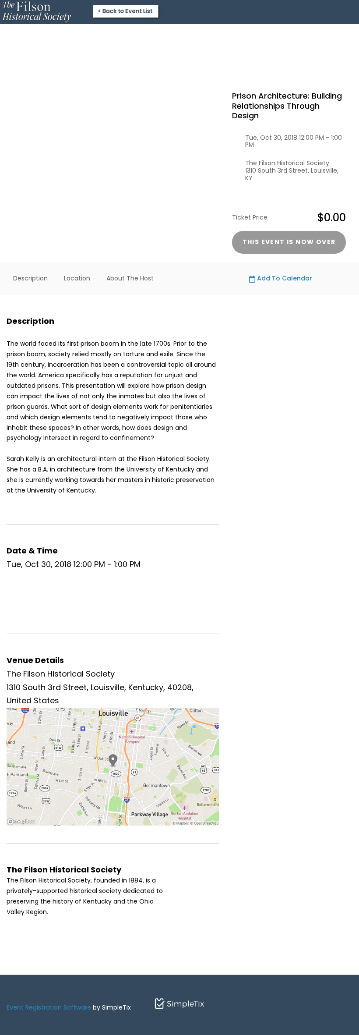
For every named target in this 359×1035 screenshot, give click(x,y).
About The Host (130, 278)
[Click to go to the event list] (81, 11)
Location (77, 278)
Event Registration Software (49, 1007)
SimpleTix (179, 1001)
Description (30, 278)
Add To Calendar (283, 278)
